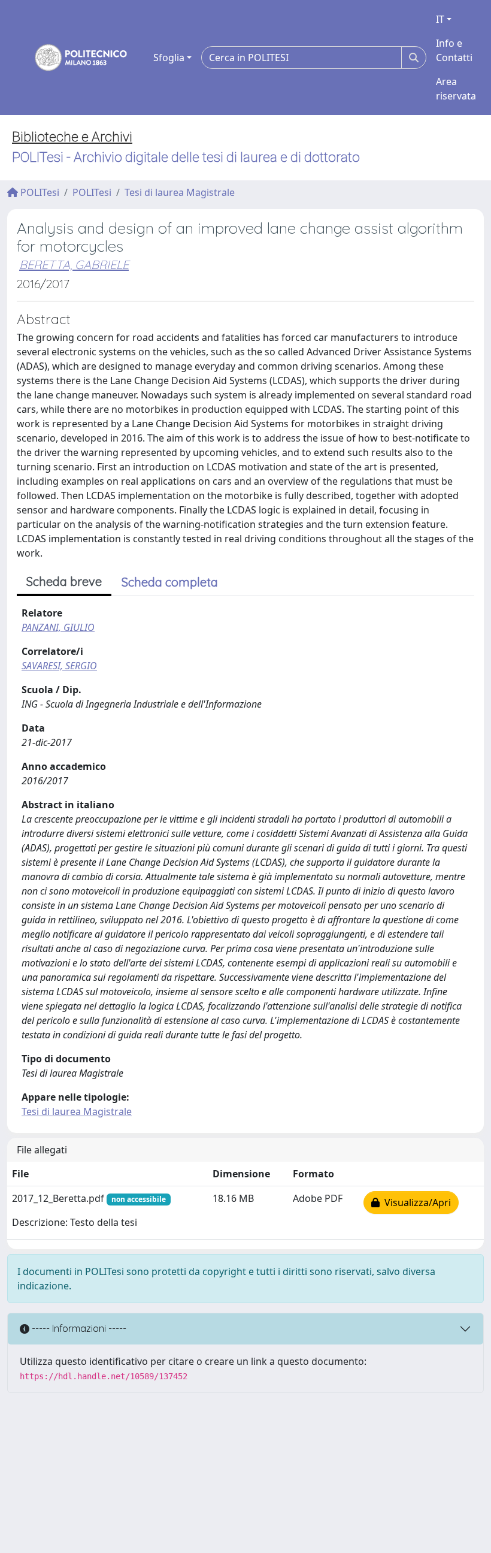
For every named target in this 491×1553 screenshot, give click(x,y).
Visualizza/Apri (415, 1202)
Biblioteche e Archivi (72, 137)
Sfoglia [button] (168, 57)
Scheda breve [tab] (64, 581)
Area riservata (456, 88)
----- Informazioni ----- (77, 1328)
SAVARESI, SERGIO (59, 665)
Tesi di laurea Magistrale (180, 192)
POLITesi (38, 192)
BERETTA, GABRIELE (74, 264)
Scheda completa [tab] (170, 582)
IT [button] (440, 19)
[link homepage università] (73, 57)
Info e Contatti (454, 50)
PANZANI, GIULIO (58, 627)
